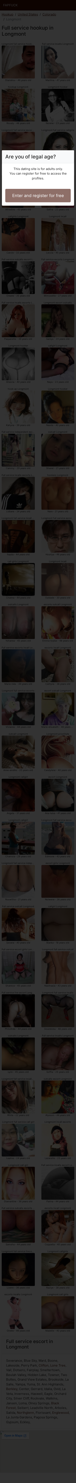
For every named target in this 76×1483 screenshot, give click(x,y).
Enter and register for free (38, 195)
